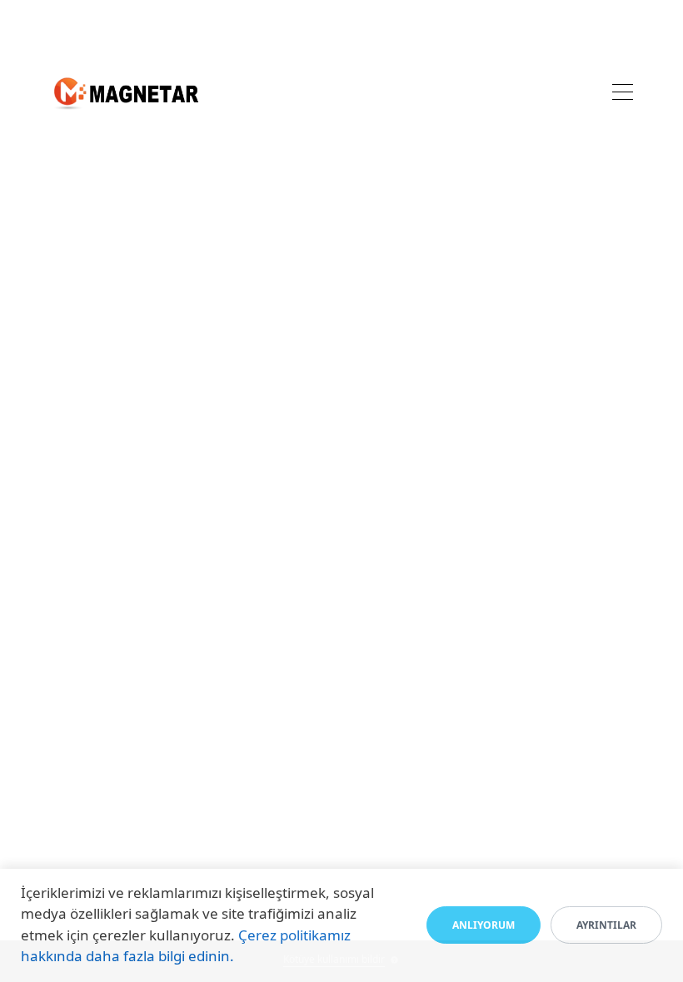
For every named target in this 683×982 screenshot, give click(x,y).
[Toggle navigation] (622, 94)
